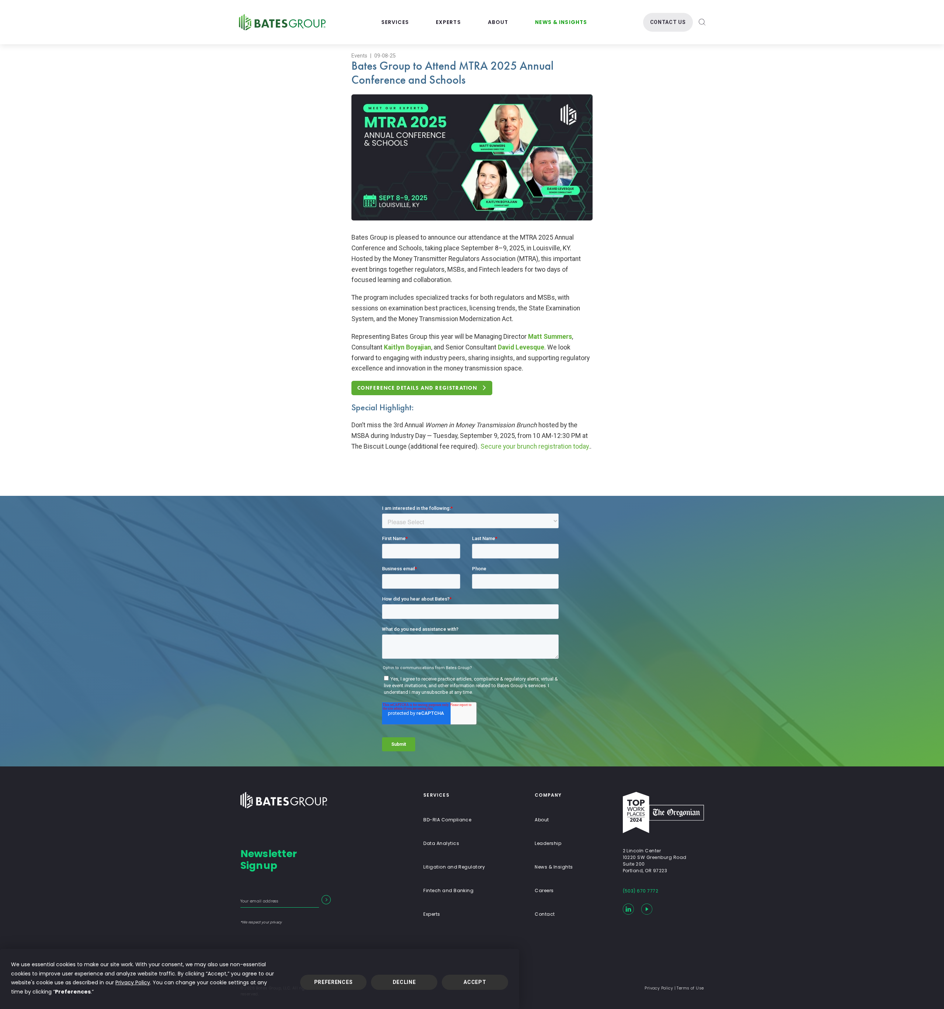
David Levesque (521, 347)
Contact (545, 914)
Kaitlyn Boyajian (407, 347)
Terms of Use (690, 988)
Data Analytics (441, 843)
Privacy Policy (132, 982)
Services (395, 22)
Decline (404, 982)
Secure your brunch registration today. (535, 446)
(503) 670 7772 (641, 891)
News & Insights (561, 22)
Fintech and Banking (448, 890)
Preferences (333, 982)
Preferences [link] (73, 991)
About (498, 22)
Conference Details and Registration (417, 388)
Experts (448, 22)
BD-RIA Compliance (447, 820)
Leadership (548, 843)
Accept (475, 982)
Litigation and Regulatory (454, 867)
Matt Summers (550, 336)
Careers (544, 890)
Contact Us (668, 22)
